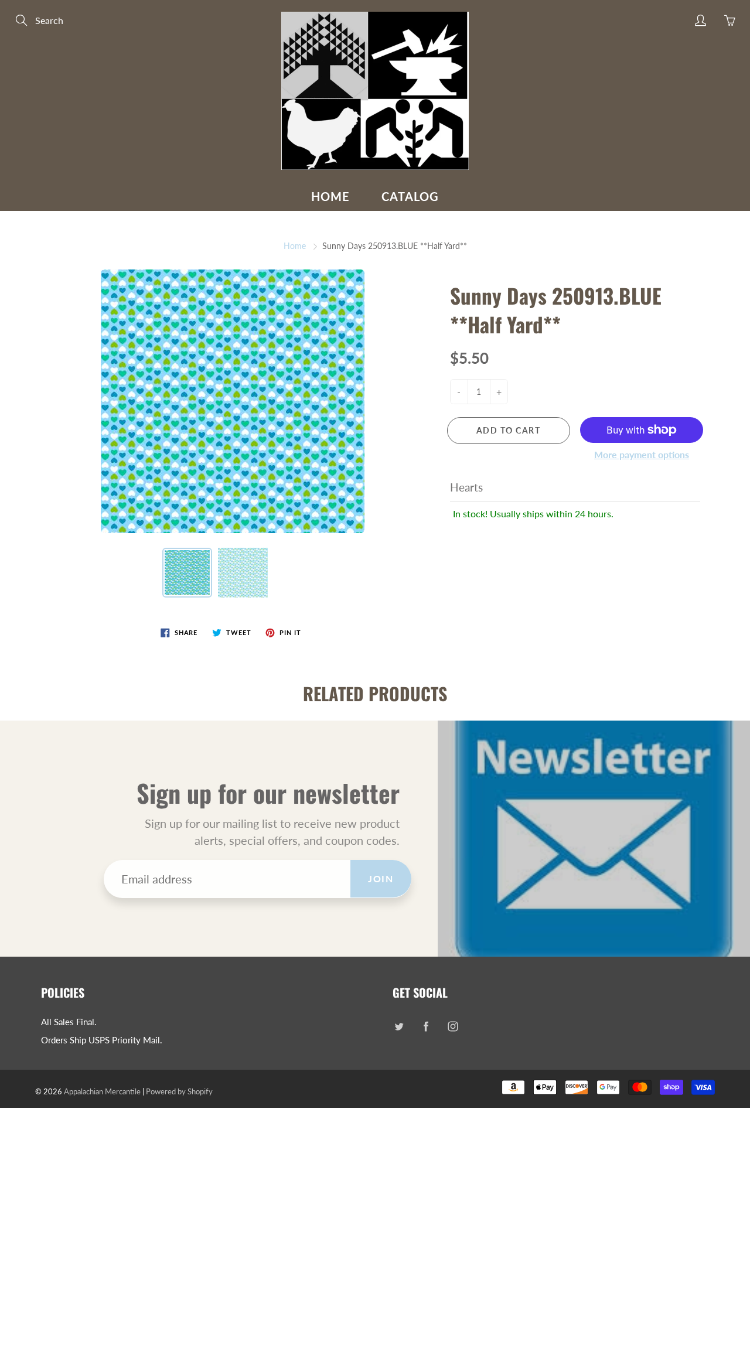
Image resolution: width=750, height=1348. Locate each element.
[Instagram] (452, 1026)
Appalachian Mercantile (102, 1091)
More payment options (641, 454)
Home (330, 196)
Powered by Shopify (179, 1091)
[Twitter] (398, 1026)
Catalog (410, 196)
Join (380, 878)
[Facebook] (425, 1026)
